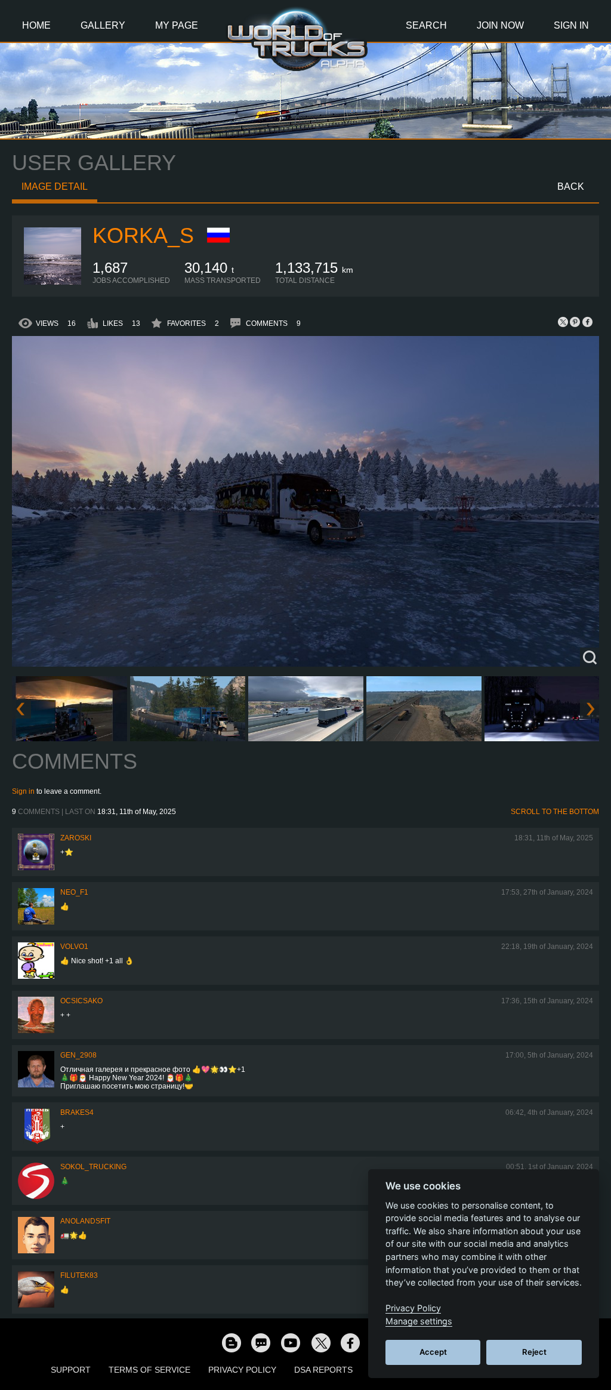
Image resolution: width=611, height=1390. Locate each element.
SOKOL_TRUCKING (93, 1167)
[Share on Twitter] (563, 322)
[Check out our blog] (231, 1342)
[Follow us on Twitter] (320, 1342)
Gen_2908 (78, 1055)
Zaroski (75, 838)
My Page (176, 25)
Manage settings (418, 1321)
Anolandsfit (85, 1221)
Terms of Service (149, 1369)
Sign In (571, 25)
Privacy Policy (242, 1369)
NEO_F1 (74, 892)
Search (426, 25)
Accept (433, 1352)
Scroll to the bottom (555, 812)
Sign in (23, 791)
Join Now (500, 25)
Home (36, 25)
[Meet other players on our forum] (261, 1342)
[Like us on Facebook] (350, 1342)
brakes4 (77, 1112)
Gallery (103, 25)
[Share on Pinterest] (575, 322)
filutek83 (79, 1275)
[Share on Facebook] (587, 322)
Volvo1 (74, 946)
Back (570, 186)
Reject (534, 1352)
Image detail (54, 186)
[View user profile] (52, 282)
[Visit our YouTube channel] (291, 1342)
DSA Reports (323, 1369)
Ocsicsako (81, 1001)
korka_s (143, 235)
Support (71, 1369)
